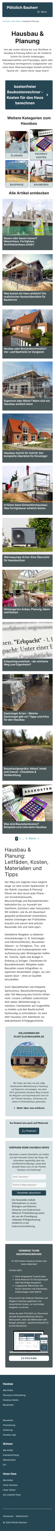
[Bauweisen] (41, 173)
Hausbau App (9, 1434)
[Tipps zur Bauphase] (16, 173)
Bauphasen (8, 1405)
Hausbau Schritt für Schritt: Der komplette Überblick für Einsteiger (26, 454)
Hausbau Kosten (10, 1400)
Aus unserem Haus (12, 1494)
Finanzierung (9, 1425)
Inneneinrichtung (11, 1455)
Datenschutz (22, 1516)
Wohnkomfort (9, 1460)
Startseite (6, 21)
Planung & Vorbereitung (14, 1395)
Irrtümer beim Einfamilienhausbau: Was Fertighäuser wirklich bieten (26, 506)
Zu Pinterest (29, 1130)
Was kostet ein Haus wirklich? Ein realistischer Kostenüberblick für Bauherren (25, 296)
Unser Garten (9, 1490)
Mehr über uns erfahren (31, 1107)
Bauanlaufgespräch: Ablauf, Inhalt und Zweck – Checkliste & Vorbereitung (25, 771)
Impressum (8, 1516)
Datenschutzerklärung (23, 1226)
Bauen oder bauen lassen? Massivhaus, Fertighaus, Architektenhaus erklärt (20, 241)
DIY (4, 1464)
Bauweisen (8, 1420)
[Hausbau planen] (16, 144)
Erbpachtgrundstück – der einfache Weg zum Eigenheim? (26, 663)
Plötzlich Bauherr (22, 7)
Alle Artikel (16, 21)
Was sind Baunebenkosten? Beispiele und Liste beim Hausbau (25, 825)
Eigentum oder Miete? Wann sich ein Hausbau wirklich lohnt (27, 402)
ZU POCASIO (29, 1358)
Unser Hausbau (10, 1485)
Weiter (34, 838)
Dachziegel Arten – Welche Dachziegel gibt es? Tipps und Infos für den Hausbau (26, 716)
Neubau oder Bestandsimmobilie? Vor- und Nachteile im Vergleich (25, 350)
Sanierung (8, 1430)
